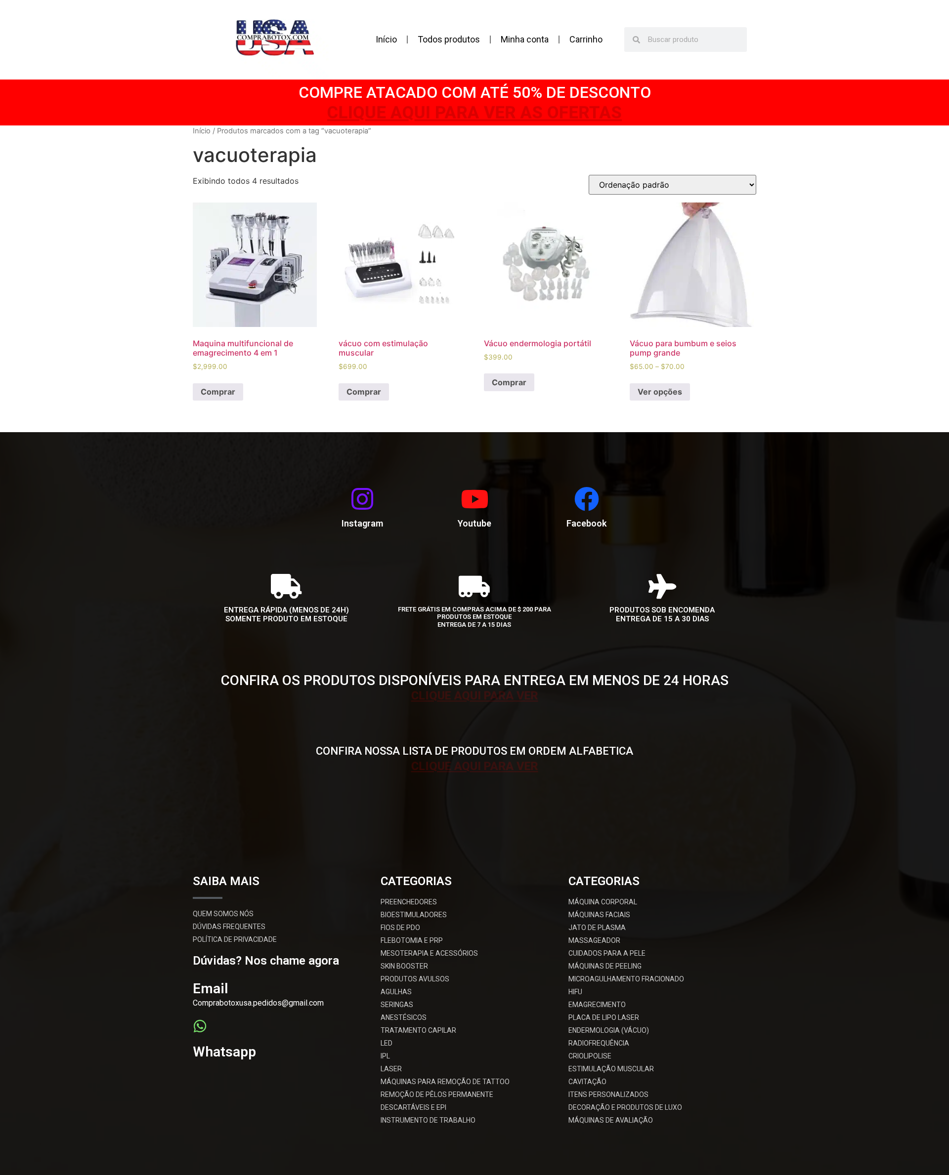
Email (210, 988)
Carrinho (586, 39)
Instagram (362, 523)
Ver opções (660, 392)
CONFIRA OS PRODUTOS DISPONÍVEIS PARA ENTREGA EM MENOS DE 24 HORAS (475, 680)
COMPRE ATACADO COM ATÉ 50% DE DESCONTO (475, 92)
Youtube (474, 523)
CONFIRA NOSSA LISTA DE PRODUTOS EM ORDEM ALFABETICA (474, 751)
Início (386, 39)
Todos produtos (449, 39)
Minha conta (525, 39)
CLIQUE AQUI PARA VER (474, 696)
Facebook (586, 523)
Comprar (218, 392)
